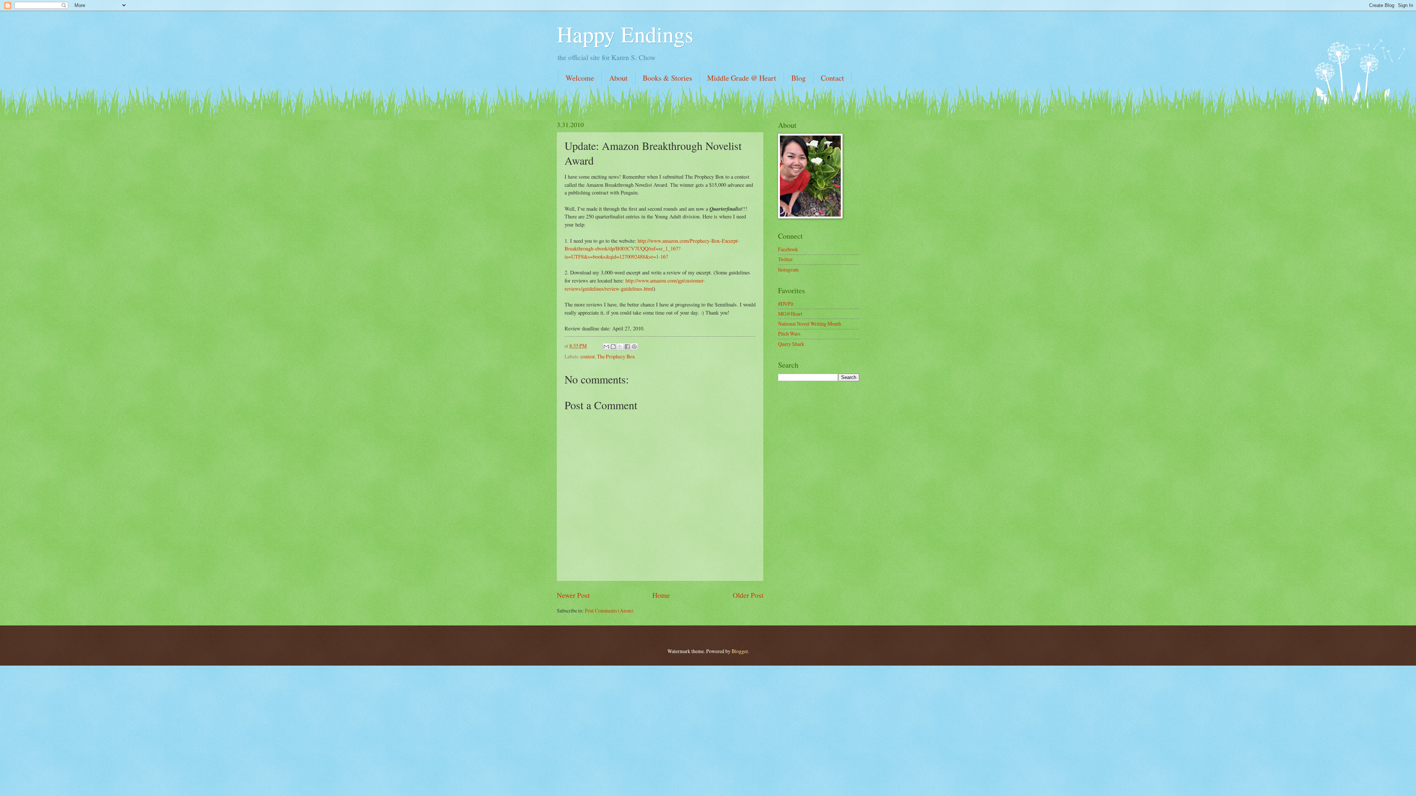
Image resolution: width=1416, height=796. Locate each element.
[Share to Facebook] (627, 346)
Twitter (785, 259)
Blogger (740, 651)
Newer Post (573, 595)
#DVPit (786, 303)
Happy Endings (625, 34)
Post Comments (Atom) (609, 610)
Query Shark (791, 343)
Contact (832, 78)
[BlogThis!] (613, 346)
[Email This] (606, 346)
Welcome (580, 78)
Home (661, 595)
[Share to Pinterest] (634, 346)
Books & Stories (667, 78)
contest (587, 356)
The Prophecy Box (616, 356)
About (618, 78)
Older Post (748, 595)
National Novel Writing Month (809, 323)
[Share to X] (620, 346)
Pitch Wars (789, 333)
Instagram (788, 269)
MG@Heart (790, 313)
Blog (798, 78)
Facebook (788, 249)
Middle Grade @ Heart (741, 78)
